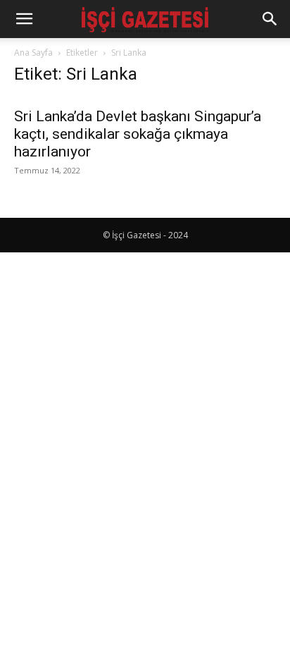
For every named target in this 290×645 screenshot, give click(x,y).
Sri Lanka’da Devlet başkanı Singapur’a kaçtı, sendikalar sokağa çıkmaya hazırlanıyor (137, 134)
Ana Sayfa (33, 53)
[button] (23, 19)
